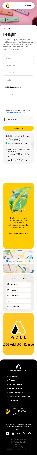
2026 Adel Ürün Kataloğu (19, 396)
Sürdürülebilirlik (15, 388)
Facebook (14, 306)
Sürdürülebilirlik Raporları (17, 233)
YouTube (14, 295)
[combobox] (18, 87)
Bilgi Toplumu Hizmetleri (18, 442)
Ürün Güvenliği (18, 446)
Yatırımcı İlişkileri (16, 384)
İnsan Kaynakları (16, 392)
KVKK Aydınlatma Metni (18, 439)
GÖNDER (17, 128)
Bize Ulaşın (13, 400)
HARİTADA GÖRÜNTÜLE (16, 160)
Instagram (14, 290)
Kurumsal (13, 376)
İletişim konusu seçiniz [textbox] (13, 87)
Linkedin (14, 284)
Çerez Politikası (18, 444)
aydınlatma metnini (12, 112)
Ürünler (12, 380)
